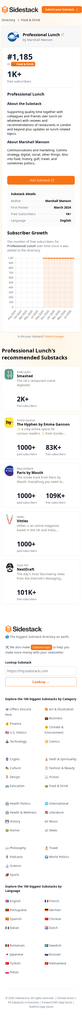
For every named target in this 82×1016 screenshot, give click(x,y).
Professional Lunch (41, 34)
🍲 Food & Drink (23, 64)
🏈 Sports (12, 875)
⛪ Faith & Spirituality (60, 759)
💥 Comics (52, 741)
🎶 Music (51, 821)
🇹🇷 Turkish (13, 963)
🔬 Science (13, 866)
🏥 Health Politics (18, 803)
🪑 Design (12, 777)
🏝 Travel (51, 848)
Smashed (25, 376)
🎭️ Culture (13, 768)
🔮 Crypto (12, 759)
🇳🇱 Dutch (51, 928)
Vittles (22, 521)
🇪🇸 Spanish (13, 919)
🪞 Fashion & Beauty (60, 768)
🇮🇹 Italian (12, 928)
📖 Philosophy (15, 848)
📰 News (51, 830)
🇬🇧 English (13, 901)
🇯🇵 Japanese (14, 954)
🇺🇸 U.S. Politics (16, 732)
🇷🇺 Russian (53, 954)
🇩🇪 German (53, 910)
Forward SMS (50, 1002)
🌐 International (56, 803)
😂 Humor (12, 830)
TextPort (34, 1007)
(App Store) (65, 1002)
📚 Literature (54, 812)
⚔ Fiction (52, 777)
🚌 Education (14, 786)
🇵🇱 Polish (12, 972)
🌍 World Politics (57, 857)
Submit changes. (54, 336)
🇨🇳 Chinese (53, 919)
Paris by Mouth (30, 472)
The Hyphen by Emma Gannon (43, 424)
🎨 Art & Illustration (59, 709)
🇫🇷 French (52, 901)
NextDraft (25, 569)
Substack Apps (41, 647)
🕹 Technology (15, 741)
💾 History (12, 821)
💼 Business (53, 718)
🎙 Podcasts (14, 857)
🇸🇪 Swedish (53, 945)
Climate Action (65, 998)
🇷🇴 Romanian (15, 945)
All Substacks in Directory (23, 1002)
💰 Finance (13, 723)
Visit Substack (40, 180)
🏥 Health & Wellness (21, 812)
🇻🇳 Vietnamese (55, 963)
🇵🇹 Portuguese (16, 910)
